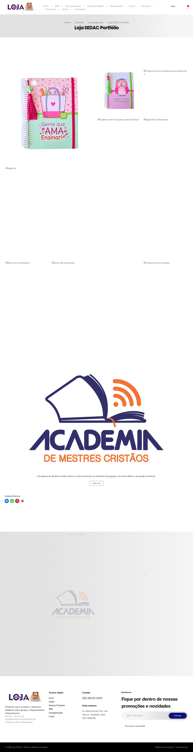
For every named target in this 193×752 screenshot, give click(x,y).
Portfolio (79, 22)
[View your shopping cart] (187, 7)
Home (67, 22)
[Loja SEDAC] (21, 7)
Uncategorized (95, 22)
